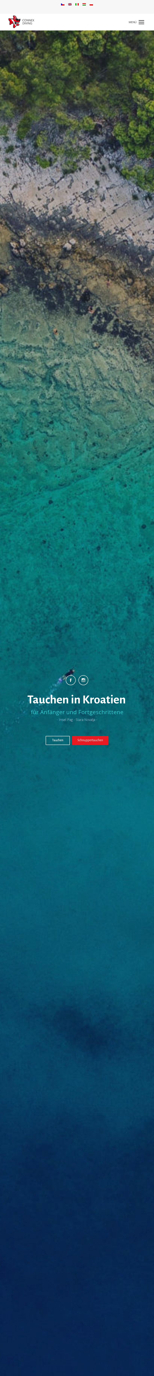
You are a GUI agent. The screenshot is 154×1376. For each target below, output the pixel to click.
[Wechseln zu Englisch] (69, 4)
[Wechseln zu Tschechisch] (62, 4)
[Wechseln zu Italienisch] (77, 4)
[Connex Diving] (21, 22)
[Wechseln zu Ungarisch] (84, 4)
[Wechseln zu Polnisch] (91, 4)
